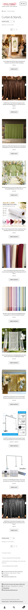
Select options (14, 236)
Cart (21, 606)
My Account (4, 607)
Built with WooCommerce (16, 601)
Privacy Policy (5, 601)
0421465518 (5, 575)
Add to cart (14, 69)
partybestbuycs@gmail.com (9, 576)
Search (14, 607)
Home (4, 11)
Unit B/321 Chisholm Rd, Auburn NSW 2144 (12, 571)
